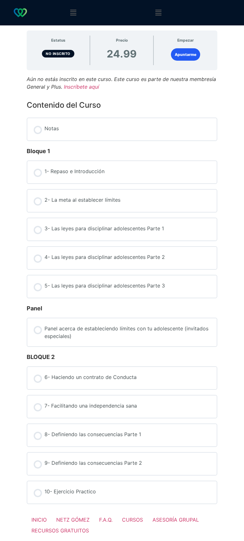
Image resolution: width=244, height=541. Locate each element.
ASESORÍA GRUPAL (175, 520)
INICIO (39, 520)
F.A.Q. (105, 520)
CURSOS (132, 520)
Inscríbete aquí (81, 87)
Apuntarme (185, 54)
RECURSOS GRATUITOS (60, 530)
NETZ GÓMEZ (73, 520)
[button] (73, 13)
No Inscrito (58, 53)
